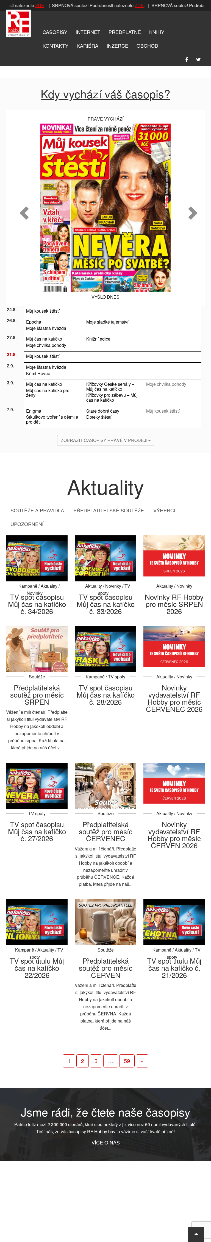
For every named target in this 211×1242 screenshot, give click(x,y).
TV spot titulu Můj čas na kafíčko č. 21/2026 (174, 967)
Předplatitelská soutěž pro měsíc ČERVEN (105, 967)
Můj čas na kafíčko (44, 339)
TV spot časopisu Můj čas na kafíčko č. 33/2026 (106, 604)
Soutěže (37, 676)
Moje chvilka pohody (46, 345)
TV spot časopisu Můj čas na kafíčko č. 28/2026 (106, 694)
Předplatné (125, 31)
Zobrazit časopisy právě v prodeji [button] (104, 440)
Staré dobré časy (102, 411)
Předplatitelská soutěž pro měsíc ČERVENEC (105, 831)
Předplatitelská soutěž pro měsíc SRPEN (37, 694)
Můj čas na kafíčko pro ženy (48, 392)
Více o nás (105, 1142)
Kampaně (27, 586)
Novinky (35, 593)
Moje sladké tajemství (107, 322)
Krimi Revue (38, 373)
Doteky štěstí (98, 417)
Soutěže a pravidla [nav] (37, 510)
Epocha (33, 322)
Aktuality (49, 586)
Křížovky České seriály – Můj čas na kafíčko (110, 386)
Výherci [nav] (164, 510)
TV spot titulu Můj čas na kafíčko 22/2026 (37, 967)
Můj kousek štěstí (43, 311)
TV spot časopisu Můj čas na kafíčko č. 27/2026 (37, 831)
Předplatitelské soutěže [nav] (108, 510)
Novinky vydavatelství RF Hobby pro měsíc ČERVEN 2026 (174, 834)
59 (127, 1061)
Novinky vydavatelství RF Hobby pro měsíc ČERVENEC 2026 (174, 698)
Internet (88, 31)
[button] (21, 208)
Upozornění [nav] (26, 523)
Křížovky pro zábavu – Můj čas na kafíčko (112, 397)
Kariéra (87, 45)
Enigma (33, 411)
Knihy (156, 31)
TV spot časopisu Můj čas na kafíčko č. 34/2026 (37, 604)
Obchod (147, 45)
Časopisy (55, 31)
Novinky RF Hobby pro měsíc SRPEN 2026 (174, 604)
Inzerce (117, 45)
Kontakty (55, 45)
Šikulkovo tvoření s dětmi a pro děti (52, 419)
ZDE (35, 5)
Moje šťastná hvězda (46, 328)
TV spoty (116, 676)
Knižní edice (98, 339)
